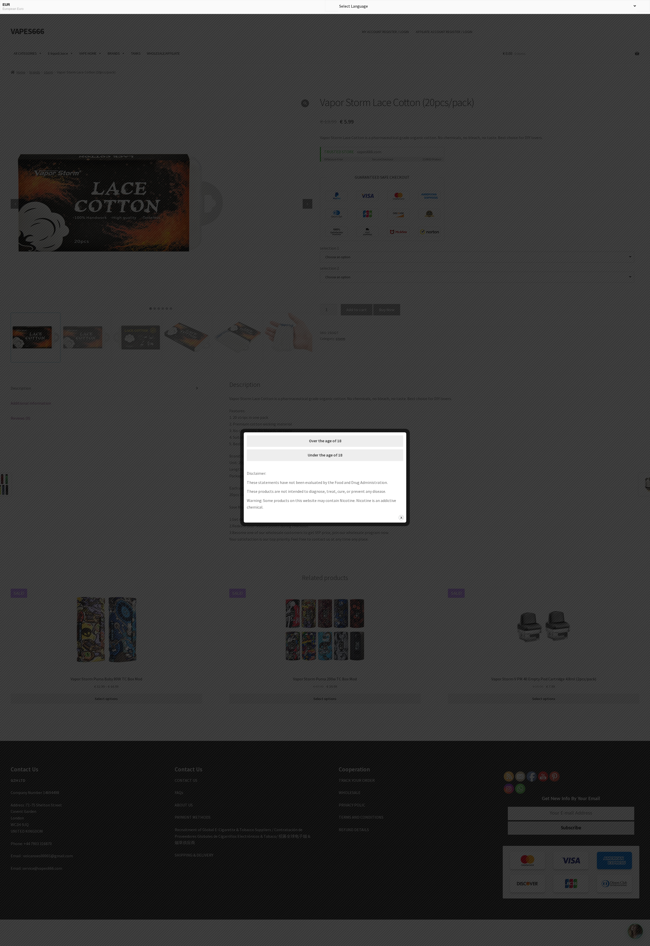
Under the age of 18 (325, 454)
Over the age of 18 (325, 440)
